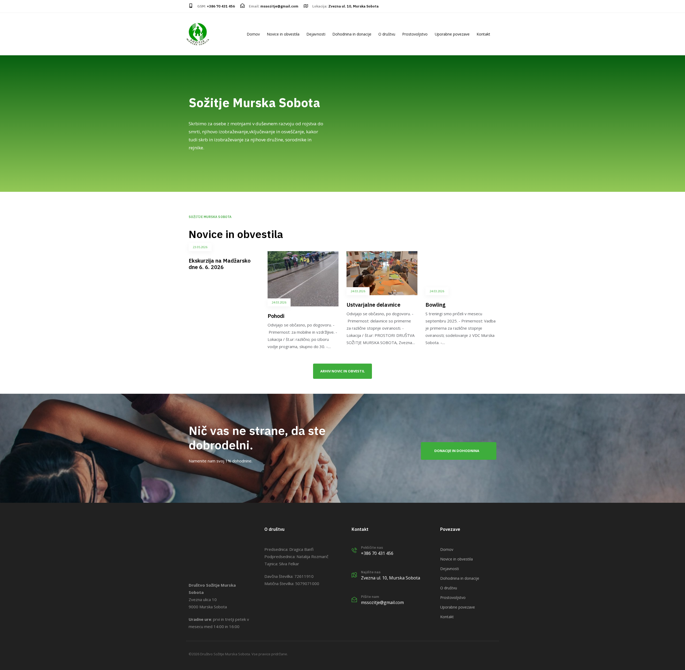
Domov (253, 34)
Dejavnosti (315, 34)
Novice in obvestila (283, 34)
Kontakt (483, 34)
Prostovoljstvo (415, 34)
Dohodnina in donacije (351, 34)
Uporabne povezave (452, 34)
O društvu (386, 34)
